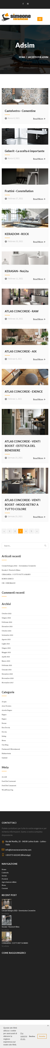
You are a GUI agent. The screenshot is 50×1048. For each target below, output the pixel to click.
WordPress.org (7, 790)
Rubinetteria (6, 753)
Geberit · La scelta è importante (24, 151)
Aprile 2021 (6, 657)
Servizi (4, 876)
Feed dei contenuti (9, 781)
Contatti (5, 888)
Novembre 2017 (7, 683)
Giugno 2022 (6, 618)
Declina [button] (32, 1036)
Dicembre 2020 (7, 674)
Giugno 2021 (6, 648)
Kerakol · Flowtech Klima (11, 570)
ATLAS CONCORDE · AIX (21, 351)
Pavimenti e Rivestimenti (11, 749)
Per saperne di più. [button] (23, 1036)
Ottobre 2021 (6, 631)
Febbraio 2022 (7, 622)
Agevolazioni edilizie (9, 882)
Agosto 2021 (6, 639)
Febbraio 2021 (7, 665)
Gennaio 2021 (7, 670)
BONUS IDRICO (8, 579)
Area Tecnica (6, 706)
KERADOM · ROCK (17, 234)
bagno (4, 715)
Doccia (4, 732)
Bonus (4, 723)
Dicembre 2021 (7, 626)
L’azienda (5, 873)
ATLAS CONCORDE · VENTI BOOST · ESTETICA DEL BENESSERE (22, 446)
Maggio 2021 (6, 652)
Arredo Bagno (7, 710)
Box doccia (6, 727)
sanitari (4, 758)
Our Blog (5, 745)
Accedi (4, 777)
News (4, 740)
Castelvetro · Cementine (20, 111)
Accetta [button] (42, 1036)
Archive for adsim (38, 57)
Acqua (4, 702)
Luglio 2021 (6, 644)
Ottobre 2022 (6, 613)
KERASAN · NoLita (16, 271)
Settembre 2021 (7, 635)
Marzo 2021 (6, 661)
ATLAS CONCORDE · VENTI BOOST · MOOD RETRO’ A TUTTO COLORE (22, 504)
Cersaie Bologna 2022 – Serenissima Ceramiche (19, 566)
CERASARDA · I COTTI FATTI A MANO (16, 574)
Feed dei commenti (9, 785)
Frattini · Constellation (19, 191)
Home (22, 57)
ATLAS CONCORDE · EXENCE (24, 391)
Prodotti (5, 879)
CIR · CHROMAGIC (9, 583)
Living (4, 736)
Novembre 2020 (8, 678)
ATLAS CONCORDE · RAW (21, 311)
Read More (38, 119)
